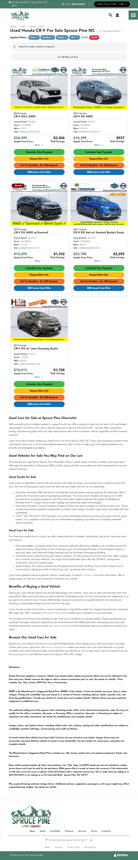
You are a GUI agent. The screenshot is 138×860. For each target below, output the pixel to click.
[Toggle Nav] (133, 15)
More (37, 145)
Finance (69, 831)
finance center (60, 626)
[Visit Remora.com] (121, 856)
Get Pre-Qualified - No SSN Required (39, 165)
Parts (94, 831)
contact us (88, 575)
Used (42, 831)
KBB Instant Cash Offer (39, 172)
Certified (55, 831)
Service (82, 831)
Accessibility (90, 847)
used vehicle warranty (53, 613)
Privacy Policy (73, 847)
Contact (106, 831)
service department (56, 647)
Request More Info (39, 159)
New (32, 831)
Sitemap (58, 847)
